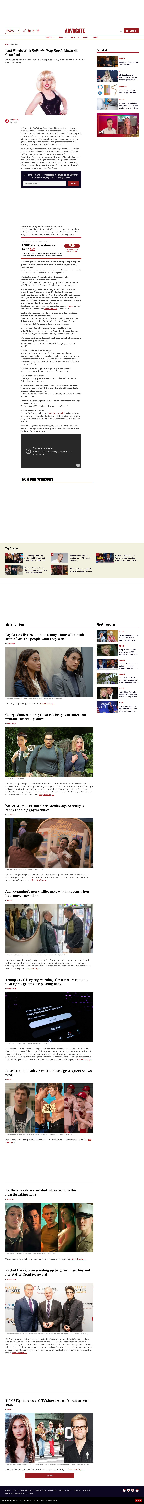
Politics (49, 37)
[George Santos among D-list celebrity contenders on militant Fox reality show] (49, 752)
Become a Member (72, 246)
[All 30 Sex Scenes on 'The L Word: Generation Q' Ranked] (59, 570)
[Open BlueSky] (29, 30)
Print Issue (123, 87)
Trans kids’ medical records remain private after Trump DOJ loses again (128, 681)
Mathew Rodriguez (11, 723)
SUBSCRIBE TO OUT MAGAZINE (10, 30)
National (122, 58)
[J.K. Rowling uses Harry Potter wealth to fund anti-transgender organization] (14, 558)
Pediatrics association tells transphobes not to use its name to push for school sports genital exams (128, 108)
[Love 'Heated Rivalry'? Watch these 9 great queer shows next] (49, 1108)
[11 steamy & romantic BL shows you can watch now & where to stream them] (14, 570)
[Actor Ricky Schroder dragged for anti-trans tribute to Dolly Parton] (107, 693)
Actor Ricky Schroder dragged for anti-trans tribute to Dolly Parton (128, 694)
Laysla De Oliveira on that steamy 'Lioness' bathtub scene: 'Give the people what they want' (44, 636)
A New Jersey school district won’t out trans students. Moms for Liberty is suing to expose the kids (128, 711)
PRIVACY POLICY (52, 1490)
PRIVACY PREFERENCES (65, 1490)
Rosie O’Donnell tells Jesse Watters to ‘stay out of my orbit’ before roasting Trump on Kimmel (126, 559)
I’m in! (73, 183)
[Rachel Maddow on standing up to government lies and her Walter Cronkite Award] (49, 1307)
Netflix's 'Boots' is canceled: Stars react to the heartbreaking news (40, 1192)
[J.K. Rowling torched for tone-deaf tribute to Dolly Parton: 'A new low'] (107, 636)
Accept (138, 1500)
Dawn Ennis (9, 900)
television (14, 44)
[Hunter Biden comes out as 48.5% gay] (107, 61)
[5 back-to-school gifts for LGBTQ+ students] (107, 90)
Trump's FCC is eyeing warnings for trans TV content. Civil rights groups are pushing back (46, 981)
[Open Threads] (33, 30)
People (121, 632)
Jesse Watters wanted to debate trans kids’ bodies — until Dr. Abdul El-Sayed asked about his (128, 668)
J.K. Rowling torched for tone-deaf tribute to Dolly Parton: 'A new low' (128, 639)
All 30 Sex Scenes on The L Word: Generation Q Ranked (81, 570)
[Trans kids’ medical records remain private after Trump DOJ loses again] (107, 678)
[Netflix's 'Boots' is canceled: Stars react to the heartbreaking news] (49, 1227)
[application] (118, 125)
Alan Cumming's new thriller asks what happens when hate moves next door (47, 893)
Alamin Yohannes (11, 643)
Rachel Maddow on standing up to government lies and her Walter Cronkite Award (47, 1272)
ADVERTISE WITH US (41, 1490)
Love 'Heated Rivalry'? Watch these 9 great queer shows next (48, 1072)
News (61, 37)
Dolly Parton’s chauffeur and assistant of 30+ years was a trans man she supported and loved (128, 654)
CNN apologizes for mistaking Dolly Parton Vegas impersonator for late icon (128, 78)
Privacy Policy (39, 1500)
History (85, 37)
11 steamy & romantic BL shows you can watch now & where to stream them (35, 570)
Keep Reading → (47, 703)
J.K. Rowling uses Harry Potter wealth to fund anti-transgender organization (34, 557)
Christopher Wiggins (11, 988)
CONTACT (7, 1490)
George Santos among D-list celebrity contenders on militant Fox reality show (45, 716)
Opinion (95, 37)
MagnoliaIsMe (50, 308)
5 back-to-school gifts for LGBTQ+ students (127, 91)
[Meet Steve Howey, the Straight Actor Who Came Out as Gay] (59, 558)
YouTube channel (55, 413)
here (71, 305)
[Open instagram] (37, 30)
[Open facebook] (24, 30)
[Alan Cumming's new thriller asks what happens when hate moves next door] (49, 929)
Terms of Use (52, 1500)
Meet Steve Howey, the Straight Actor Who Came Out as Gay (80, 557)
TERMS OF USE (77, 1490)
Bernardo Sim (10, 1199)
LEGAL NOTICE (87, 1490)
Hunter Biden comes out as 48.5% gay (128, 63)
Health (72, 37)
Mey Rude (9, 1079)
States (121, 702)
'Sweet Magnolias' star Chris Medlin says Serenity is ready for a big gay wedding (44, 807)
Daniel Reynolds (16, 119)
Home (7, 44)
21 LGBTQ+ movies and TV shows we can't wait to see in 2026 (47, 1402)
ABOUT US (15, 1490)
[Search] (121, 31)
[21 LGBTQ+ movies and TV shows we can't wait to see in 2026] (49, 1438)
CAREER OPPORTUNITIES (27, 1490)
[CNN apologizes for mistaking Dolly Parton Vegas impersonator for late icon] (107, 76)
